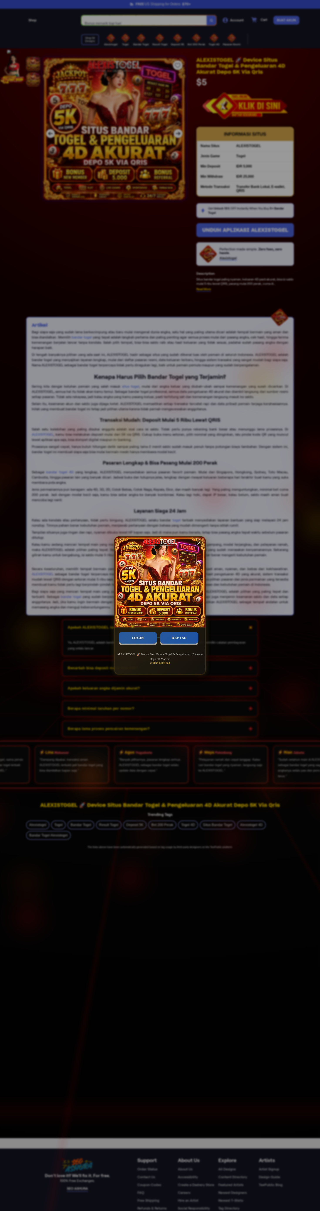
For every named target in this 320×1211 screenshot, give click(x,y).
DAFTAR (179, 638)
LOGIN (138, 638)
